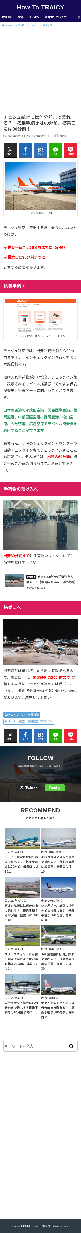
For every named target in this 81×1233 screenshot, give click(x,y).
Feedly (54, 788)
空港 (21, 17)
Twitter (31, 788)
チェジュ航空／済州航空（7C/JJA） (31, 721)
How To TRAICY (40, 7)
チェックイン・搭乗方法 (23, 714)
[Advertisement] (40, 71)
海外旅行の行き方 (56, 17)
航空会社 (7, 17)
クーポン (34, 17)
